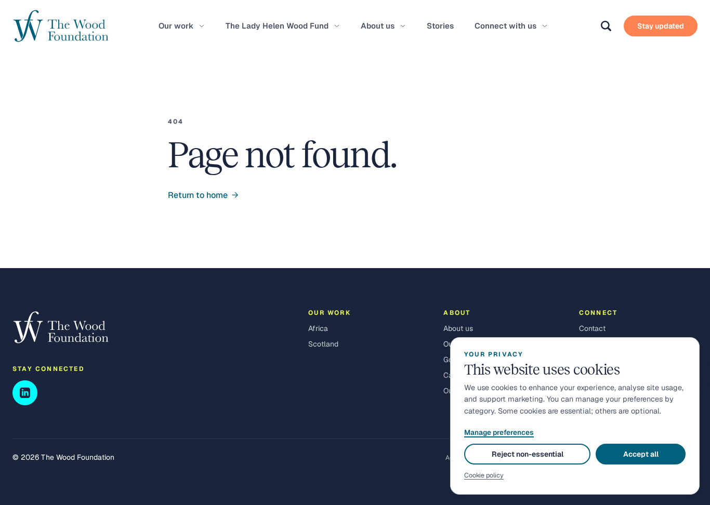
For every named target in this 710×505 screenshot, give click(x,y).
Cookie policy (484, 475)
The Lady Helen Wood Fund (277, 26)
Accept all (641, 454)
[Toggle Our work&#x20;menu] (201, 26)
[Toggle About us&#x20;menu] (403, 26)
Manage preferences (499, 432)
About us (378, 26)
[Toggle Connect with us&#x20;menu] (545, 26)
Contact (592, 328)
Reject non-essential (527, 454)
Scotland (323, 344)
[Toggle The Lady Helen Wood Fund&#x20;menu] (337, 26)
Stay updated (660, 26)
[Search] (606, 26)
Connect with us (505, 26)
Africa (318, 328)
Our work (176, 26)
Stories (440, 26)
